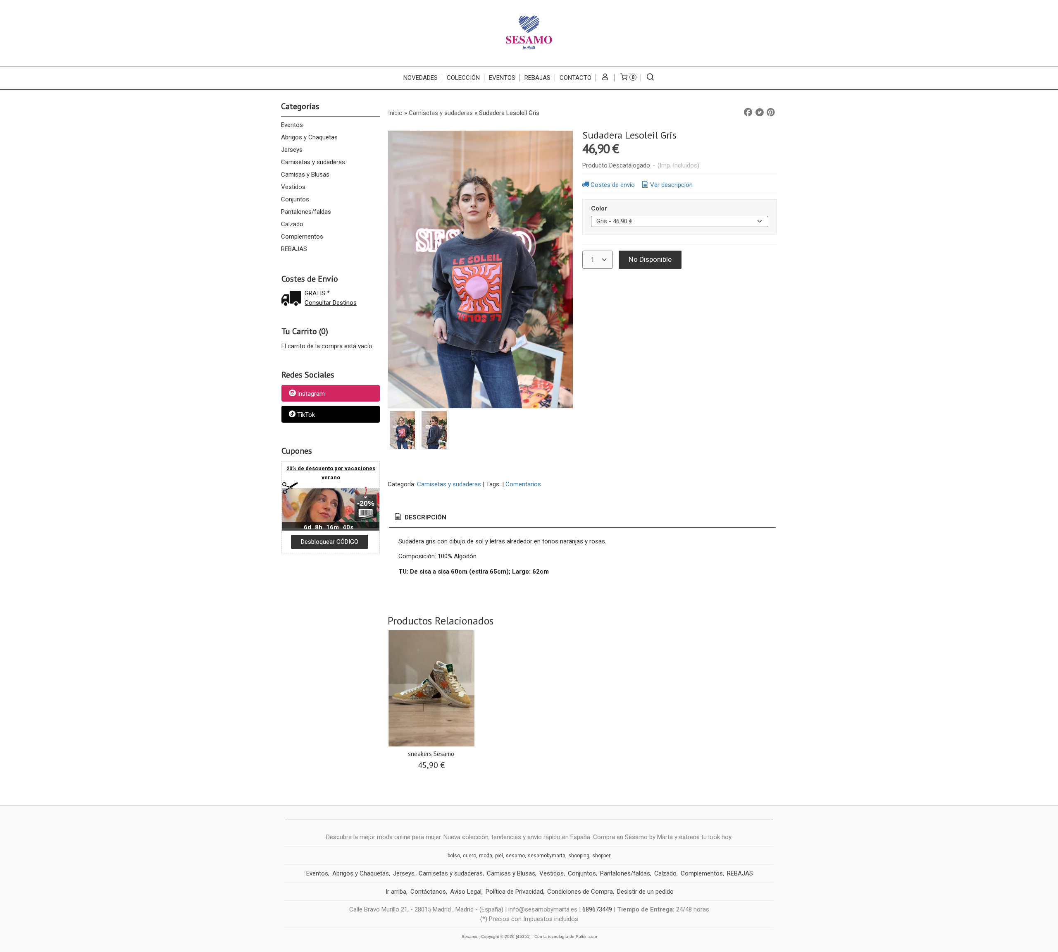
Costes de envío (613, 185)
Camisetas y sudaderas (313, 162)
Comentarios (523, 484)
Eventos (292, 125)
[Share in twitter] (759, 112)
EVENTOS (502, 77)
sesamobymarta (546, 856)
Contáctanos (428, 891)
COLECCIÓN (463, 77)
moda (485, 856)
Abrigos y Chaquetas (309, 137)
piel (499, 856)
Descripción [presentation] (424, 517)
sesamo (515, 856)
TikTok (306, 415)
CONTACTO (575, 77)
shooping (578, 856)
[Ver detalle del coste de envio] (293, 299)
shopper (601, 856)
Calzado (292, 224)
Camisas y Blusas (305, 174)
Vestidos (293, 187)
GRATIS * (317, 293)
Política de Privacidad (514, 891)
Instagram (311, 393)
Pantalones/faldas (306, 211)
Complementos (302, 236)
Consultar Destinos (331, 302)
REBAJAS (537, 77)
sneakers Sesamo (431, 754)
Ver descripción (671, 185)
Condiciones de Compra (580, 891)
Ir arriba (396, 891)
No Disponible (650, 259)
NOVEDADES (420, 77)
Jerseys (292, 149)
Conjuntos (295, 199)
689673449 (597, 909)
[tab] (420, 517)
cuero (469, 856)
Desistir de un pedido (645, 891)
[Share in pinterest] (771, 112)
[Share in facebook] (748, 112)
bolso (454, 856)
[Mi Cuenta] (605, 77)
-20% (365, 503)
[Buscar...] (650, 77)
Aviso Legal (465, 891)
